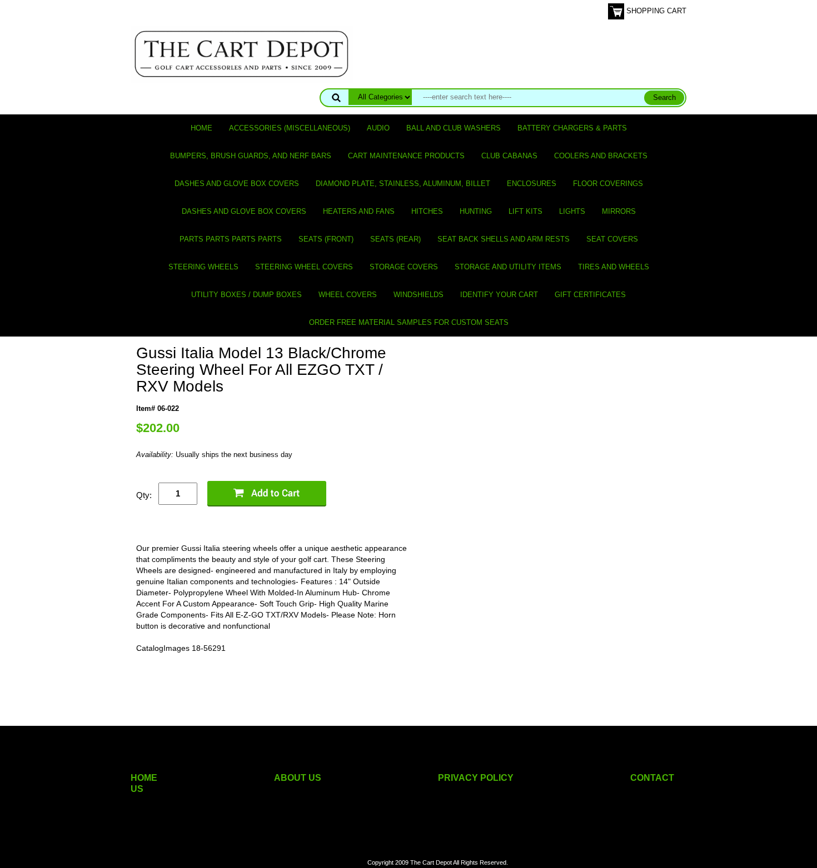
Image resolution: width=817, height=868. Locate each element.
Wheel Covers (347, 294)
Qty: (144, 495)
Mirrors (619, 211)
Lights (572, 211)
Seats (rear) (395, 239)
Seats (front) (325, 239)
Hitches (427, 211)
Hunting (476, 211)
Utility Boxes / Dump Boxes (246, 294)
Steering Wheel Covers (304, 267)
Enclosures (531, 183)
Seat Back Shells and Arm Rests (503, 239)
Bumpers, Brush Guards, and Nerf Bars (250, 156)
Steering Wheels (203, 267)
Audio (378, 128)
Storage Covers (404, 267)
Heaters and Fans (359, 211)
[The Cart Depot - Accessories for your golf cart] (242, 53)
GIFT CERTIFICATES (590, 294)
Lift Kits (525, 211)
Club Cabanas (509, 156)
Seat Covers (612, 239)
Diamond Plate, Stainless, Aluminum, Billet (403, 183)
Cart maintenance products (406, 156)
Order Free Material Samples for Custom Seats (409, 322)
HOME (144, 777)
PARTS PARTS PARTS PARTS (231, 239)
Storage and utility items (508, 267)
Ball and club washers (453, 128)
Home (201, 128)
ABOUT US (297, 777)
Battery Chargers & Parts (572, 128)
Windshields (418, 294)
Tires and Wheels (613, 267)
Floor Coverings (608, 183)
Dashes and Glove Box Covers (237, 183)
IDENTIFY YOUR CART (499, 294)
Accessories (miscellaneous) (289, 128)
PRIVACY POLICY (476, 777)
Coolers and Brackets (600, 156)
